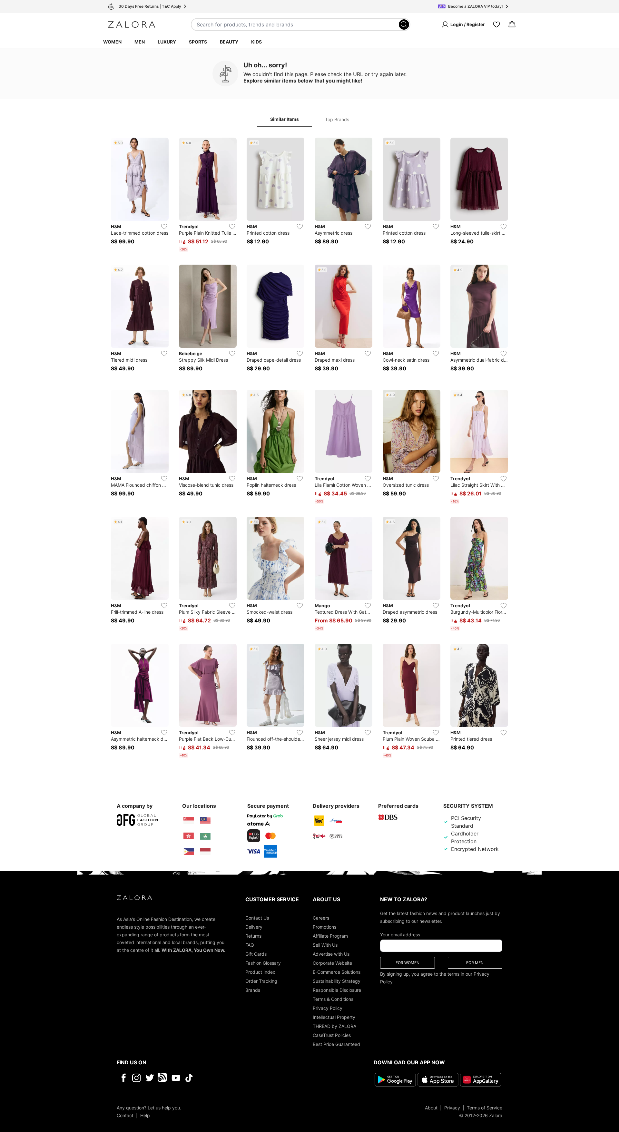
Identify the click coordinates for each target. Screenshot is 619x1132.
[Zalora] (131, 24)
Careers (321, 918)
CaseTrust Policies (332, 1035)
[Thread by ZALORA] (162, 1077)
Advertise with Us (331, 954)
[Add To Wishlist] (164, 226)
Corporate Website (332, 963)
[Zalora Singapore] (188, 820)
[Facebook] (123, 1077)
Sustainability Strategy (336, 981)
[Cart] (512, 24)
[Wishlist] (496, 24)
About (431, 1107)
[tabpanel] (309, 449)
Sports (198, 41)
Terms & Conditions (333, 999)
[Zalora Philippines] (188, 851)
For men (475, 962)
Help (145, 1115)
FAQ (249, 945)
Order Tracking (261, 981)
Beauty (229, 41)
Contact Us (257, 918)
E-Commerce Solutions (336, 972)
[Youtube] (175, 1077)
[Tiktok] (230, 1077)
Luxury (167, 41)
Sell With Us (325, 945)
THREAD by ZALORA (334, 1026)
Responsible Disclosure (337, 990)
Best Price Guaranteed (336, 1044)
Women (112, 41)
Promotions (324, 927)
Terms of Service (484, 1107)
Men (139, 41)
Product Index (260, 972)
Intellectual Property (334, 1017)
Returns (253, 936)
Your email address (400, 934)
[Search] (404, 24)
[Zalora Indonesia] (205, 851)
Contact (125, 1115)
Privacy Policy (327, 1008)
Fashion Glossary (263, 963)
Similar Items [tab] (284, 119)
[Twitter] (149, 1077)
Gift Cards (256, 954)
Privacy (452, 1107)
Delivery (253, 927)
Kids (256, 41)
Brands (252, 990)
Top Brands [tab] (337, 119)
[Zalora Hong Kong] (188, 836)
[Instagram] (136, 1077)
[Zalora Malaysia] (205, 820)
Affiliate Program (330, 936)
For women (407, 962)
